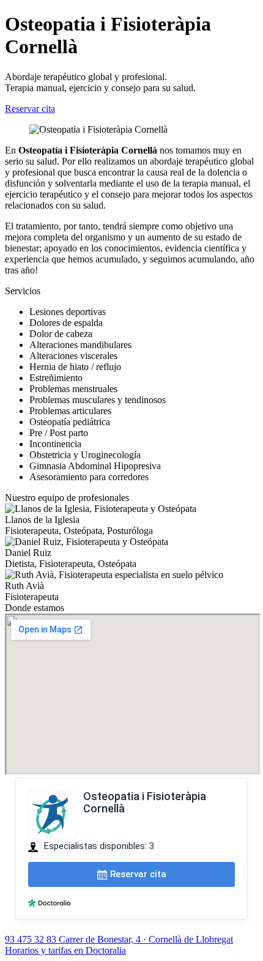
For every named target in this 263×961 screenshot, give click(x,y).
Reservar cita (30, 108)
